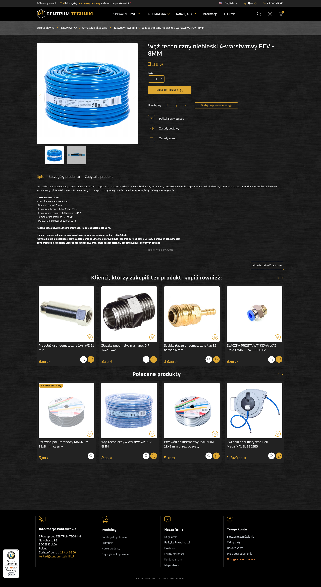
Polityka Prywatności (177, 542)
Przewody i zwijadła (125, 28)
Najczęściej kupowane (115, 554)
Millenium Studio (177, 579)
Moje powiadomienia (239, 553)
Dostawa (169, 548)
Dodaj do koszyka (167, 90)
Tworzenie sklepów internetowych (152, 579)
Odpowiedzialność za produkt (267, 265)
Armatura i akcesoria (95, 28)
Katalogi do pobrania (114, 537)
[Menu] (17, 551)
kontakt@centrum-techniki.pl (56, 556)
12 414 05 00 (275, 3)
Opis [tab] (40, 177)
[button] (259, 14)
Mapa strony (172, 565)
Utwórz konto (235, 548)
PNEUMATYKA (68, 28)
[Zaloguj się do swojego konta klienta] (270, 14)
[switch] (11, 574)
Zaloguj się (233, 542)
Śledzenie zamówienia (240, 536)
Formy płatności (174, 554)
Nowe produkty (111, 548)
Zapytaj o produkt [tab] (99, 177)
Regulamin (170, 537)
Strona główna (46, 28)
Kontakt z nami (173, 559)
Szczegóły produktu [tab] (64, 177)
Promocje (107, 543)
